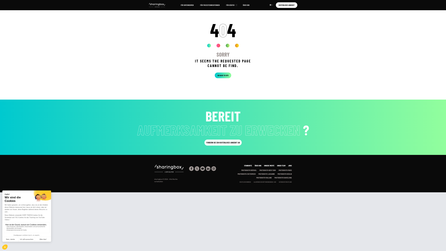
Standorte (248, 165)
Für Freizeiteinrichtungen (210, 5)
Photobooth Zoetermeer (247, 174)
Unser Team (281, 165)
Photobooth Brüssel (249, 170)
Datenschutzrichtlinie (285, 182)
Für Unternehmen (187, 5)
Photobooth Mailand (264, 178)
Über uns (246, 5)
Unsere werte (269, 165)
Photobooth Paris (285, 170)
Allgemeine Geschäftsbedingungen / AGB (265, 182)
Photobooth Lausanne (266, 174)
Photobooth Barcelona (283, 178)
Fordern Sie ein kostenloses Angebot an (223, 142)
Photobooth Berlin (285, 174)
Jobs (290, 165)
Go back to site (223, 75)
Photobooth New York (267, 170)
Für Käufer (230, 5)
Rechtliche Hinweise (245, 182)
